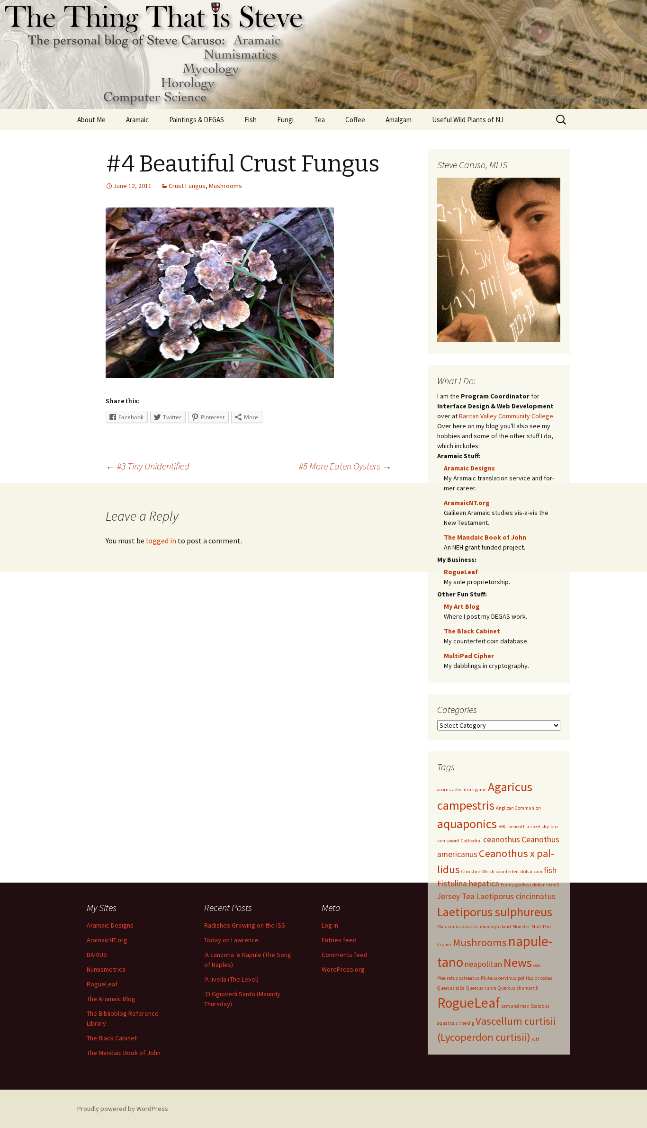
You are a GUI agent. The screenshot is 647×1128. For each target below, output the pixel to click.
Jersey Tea (456, 896)
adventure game (469, 789)
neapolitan (483, 964)
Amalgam (399, 119)
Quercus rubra (481, 988)
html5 (552, 885)
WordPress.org (343, 969)
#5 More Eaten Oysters (345, 466)
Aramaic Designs (469, 468)
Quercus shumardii (518, 988)
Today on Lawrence (231, 940)
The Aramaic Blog (111, 998)
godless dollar (530, 885)
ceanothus (501, 839)
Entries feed (339, 940)
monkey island (495, 926)
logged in (161, 540)
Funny (507, 885)
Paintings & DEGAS (196, 119)
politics (525, 978)
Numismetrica (106, 969)
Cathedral (471, 841)
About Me (91, 119)
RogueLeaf (461, 572)
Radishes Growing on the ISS (244, 925)
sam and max (515, 1006)
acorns (444, 789)
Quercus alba (451, 988)
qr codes (543, 978)
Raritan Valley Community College (506, 416)
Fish (250, 119)
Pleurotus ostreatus (458, 978)
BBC (502, 826)
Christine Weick (477, 871)
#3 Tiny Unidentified (147, 466)
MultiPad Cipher (469, 655)
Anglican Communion (518, 808)
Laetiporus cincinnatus (516, 896)
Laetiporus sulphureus (494, 912)
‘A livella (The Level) (231, 979)
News (517, 962)
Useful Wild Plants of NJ (467, 119)
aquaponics (467, 823)
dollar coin (531, 871)
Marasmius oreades (457, 926)
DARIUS (97, 954)
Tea (319, 119)
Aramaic (137, 119)
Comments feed (345, 954)
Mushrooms (225, 185)
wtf (535, 1039)
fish (550, 870)
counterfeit (507, 871)
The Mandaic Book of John (485, 537)
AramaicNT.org (467, 502)
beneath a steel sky (528, 826)
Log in (330, 925)
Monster (521, 926)
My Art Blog (462, 606)
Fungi (285, 119)
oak (537, 965)
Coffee (355, 119)
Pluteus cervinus (498, 978)
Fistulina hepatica (468, 883)
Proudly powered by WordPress (122, 1108)
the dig (466, 1023)
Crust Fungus (187, 185)
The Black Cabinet (472, 631)
